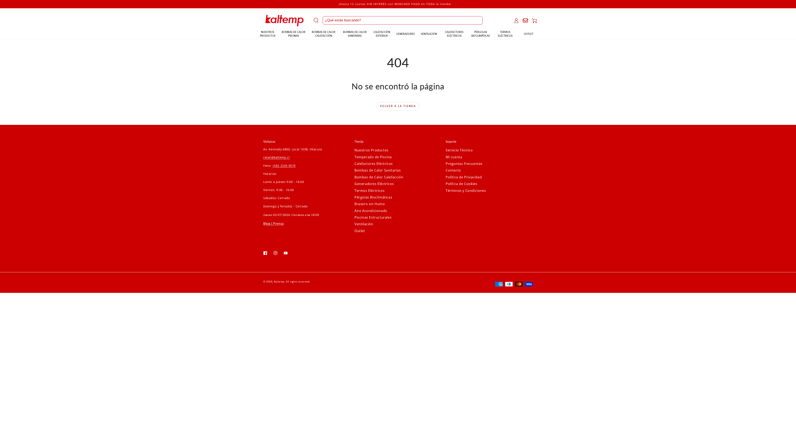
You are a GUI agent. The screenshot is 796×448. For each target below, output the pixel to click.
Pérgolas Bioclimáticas (373, 197)
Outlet (359, 231)
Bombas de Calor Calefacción (378, 177)
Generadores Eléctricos (374, 183)
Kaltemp (279, 281)
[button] (398, 20)
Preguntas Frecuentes (464, 163)
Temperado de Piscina (373, 157)
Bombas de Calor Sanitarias (377, 170)
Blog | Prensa (273, 223)
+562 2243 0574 (284, 166)
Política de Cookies (461, 183)
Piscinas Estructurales (373, 217)
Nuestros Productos (371, 150)
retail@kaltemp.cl (276, 157)
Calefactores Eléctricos (373, 163)
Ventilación (363, 224)
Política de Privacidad (464, 177)
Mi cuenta (454, 157)
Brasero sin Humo (369, 204)
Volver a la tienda (398, 106)
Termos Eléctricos (369, 190)
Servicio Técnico (459, 150)
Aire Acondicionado (370, 210)
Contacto (453, 170)
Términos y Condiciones (466, 190)
